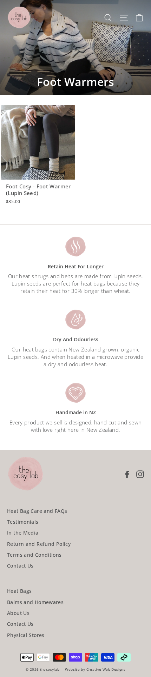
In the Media (23, 532)
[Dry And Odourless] (75, 319)
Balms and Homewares (35, 602)
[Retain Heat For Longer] (75, 246)
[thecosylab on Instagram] (140, 474)
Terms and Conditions (34, 554)
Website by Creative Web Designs (95, 669)
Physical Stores (26, 635)
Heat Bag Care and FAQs (37, 511)
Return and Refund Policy (39, 544)
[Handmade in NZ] (75, 393)
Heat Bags (19, 591)
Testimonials (23, 521)
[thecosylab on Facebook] (127, 474)
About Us (18, 613)
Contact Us (20, 565)
